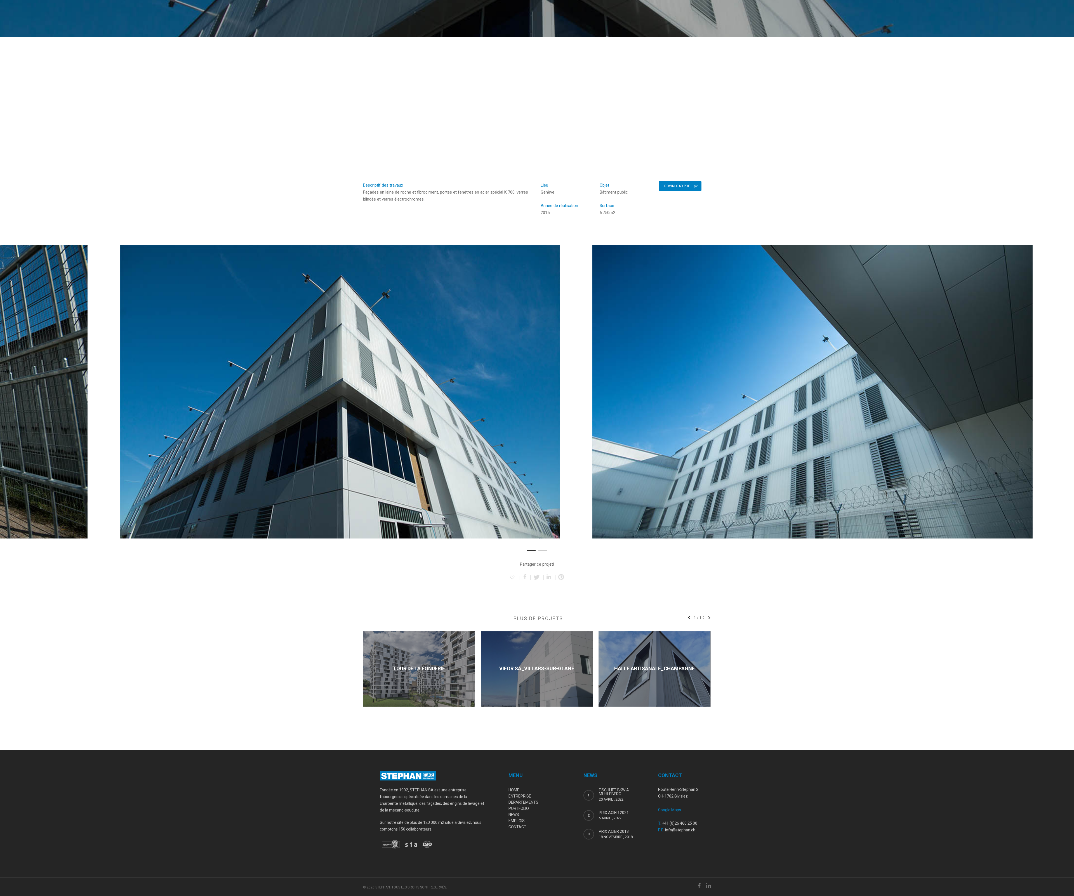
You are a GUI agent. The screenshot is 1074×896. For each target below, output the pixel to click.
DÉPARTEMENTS (523, 802)
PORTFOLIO (518, 808)
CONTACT (517, 827)
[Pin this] (561, 577)
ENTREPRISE (519, 796)
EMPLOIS (516, 821)
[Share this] (525, 577)
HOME (513, 790)
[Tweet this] (537, 577)
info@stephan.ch (680, 830)
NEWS (513, 815)
